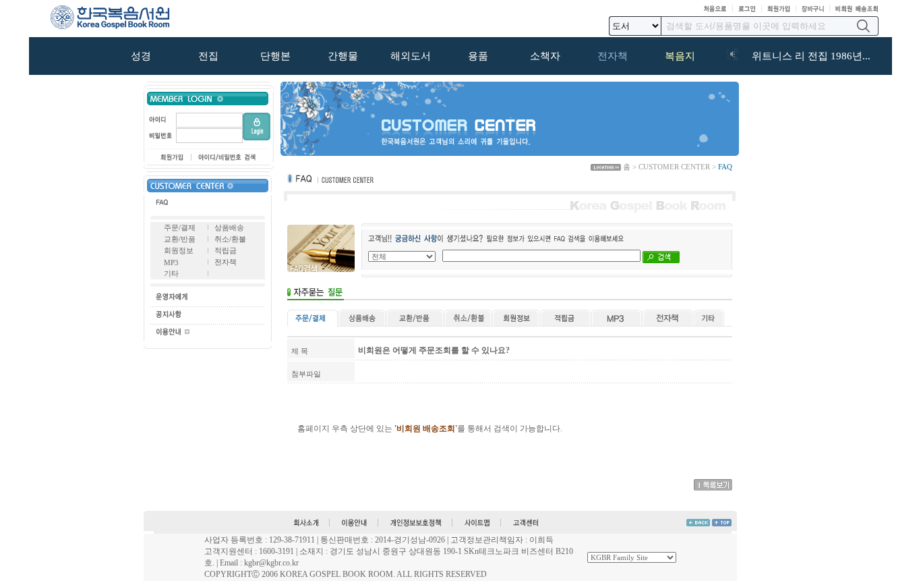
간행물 (343, 56)
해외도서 (410, 56)
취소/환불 (230, 239)
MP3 (171, 262)
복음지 (680, 56)
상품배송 (229, 227)
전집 (208, 56)
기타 (171, 273)
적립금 (225, 250)
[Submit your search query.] (863, 26)
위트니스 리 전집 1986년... (811, 56)
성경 (141, 56)
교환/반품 (180, 239)
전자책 (612, 56)
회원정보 (179, 250)
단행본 (275, 56)
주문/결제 (180, 227)
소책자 (545, 56)
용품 (478, 56)
